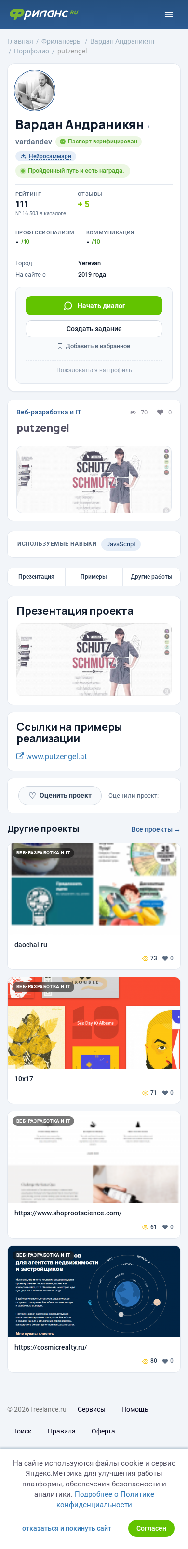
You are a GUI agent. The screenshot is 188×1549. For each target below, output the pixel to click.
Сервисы (92, 1409)
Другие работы (152, 576)
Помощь (134, 1409)
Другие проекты (43, 828)
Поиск (22, 1431)
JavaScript (121, 544)
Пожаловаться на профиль (94, 370)
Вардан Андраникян (79, 124)
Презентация (36, 576)
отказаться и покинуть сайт (66, 1528)
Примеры (94, 576)
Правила (62, 1431)
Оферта (103, 1431)
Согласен (151, 1528)
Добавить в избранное (97, 345)
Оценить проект (60, 795)
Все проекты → (156, 829)
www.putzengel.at (55, 756)
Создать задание (94, 329)
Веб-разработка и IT (48, 412)
